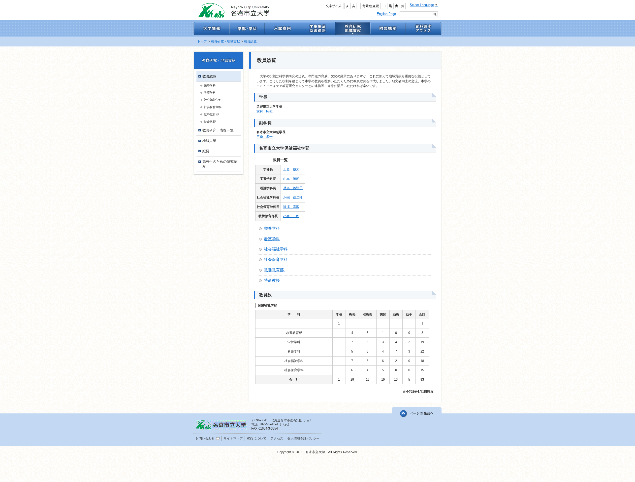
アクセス (276, 438)
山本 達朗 (291, 179)
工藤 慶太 (291, 169)
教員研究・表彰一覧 (218, 130)
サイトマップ (233, 438)
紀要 (205, 151)
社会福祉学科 (276, 249)
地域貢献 (209, 141)
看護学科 (272, 239)
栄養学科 (272, 228)
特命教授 (272, 280)
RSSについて (256, 438)
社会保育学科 (276, 259)
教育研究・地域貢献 (225, 41)
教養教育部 (274, 270)
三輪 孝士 (264, 137)
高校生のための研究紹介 (219, 164)
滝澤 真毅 (291, 207)
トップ (202, 41)
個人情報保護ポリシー (303, 438)
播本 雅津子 (293, 188)
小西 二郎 (291, 216)
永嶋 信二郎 (293, 197)
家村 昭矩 (264, 111)
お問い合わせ (205, 438)
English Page (386, 14)
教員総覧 (250, 41)
